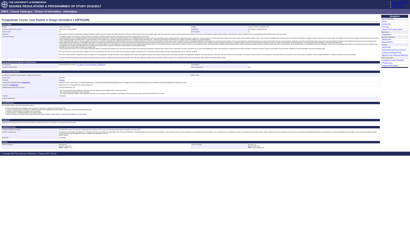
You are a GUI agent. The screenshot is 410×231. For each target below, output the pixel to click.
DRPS (4, 11)
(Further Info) (26, 82)
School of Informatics (48, 11)
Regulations (386, 34)
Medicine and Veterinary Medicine (395, 55)
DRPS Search (396, 5)
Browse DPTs (387, 42)
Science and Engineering (391, 52)
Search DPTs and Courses (392, 29)
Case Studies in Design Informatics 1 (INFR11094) (91, 64)
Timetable (62, 80)
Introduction (386, 24)
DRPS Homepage (398, 3)
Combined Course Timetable (393, 60)
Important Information (390, 66)
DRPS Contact (397, 7)
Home (384, 21)
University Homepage (399, 1)
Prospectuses (387, 63)
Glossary (385, 27)
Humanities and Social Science (394, 50)
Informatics (70, 11)
